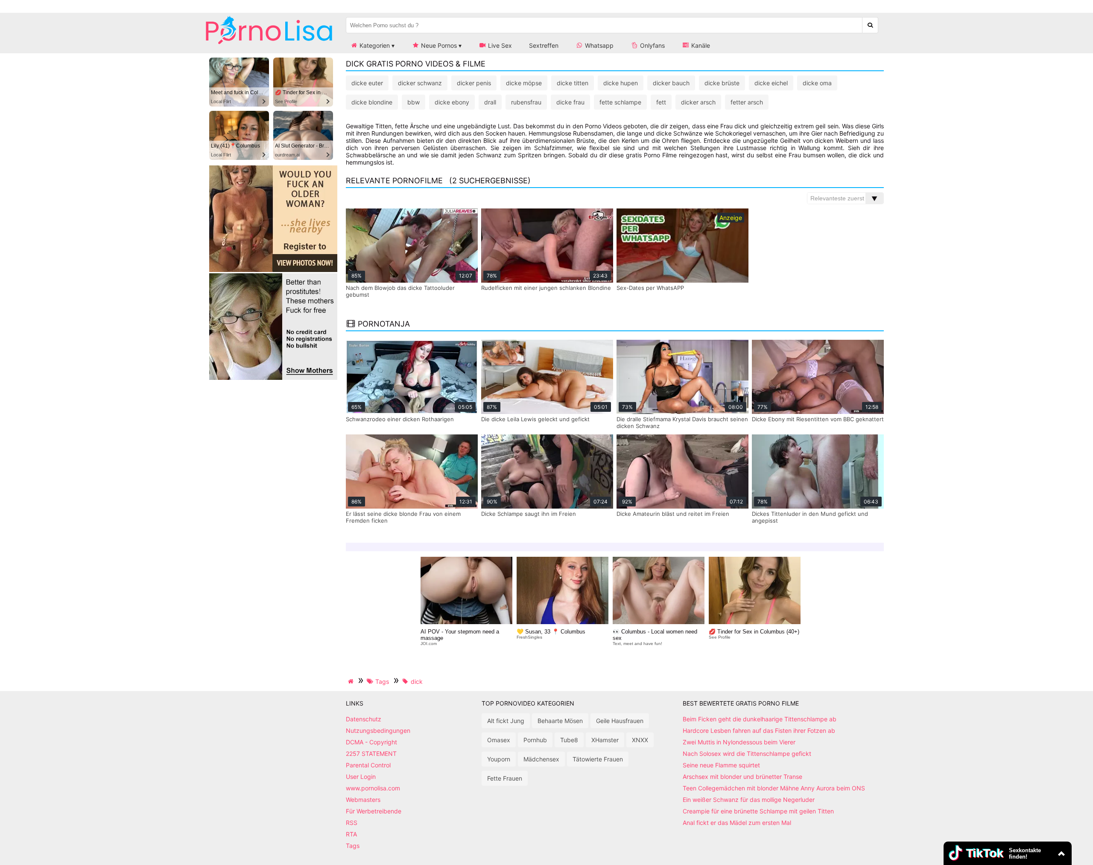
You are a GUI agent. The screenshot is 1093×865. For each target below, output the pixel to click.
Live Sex (499, 45)
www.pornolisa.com (373, 788)
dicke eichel (771, 83)
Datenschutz (363, 719)
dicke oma (817, 83)
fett (661, 102)
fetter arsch (747, 102)
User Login (361, 776)
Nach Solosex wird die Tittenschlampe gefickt (747, 753)
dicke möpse (524, 83)
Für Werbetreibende (373, 811)
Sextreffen (543, 45)
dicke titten (572, 83)
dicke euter (367, 83)
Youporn (498, 759)
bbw (413, 102)
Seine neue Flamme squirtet (721, 765)
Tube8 (569, 739)
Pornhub (535, 739)
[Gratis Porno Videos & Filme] (269, 44)
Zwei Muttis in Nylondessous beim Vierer (739, 742)
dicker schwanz (420, 83)
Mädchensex (541, 759)
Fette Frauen (504, 778)
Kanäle (700, 45)
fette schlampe (620, 102)
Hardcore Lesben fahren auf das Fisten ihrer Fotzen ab (759, 730)
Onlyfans (651, 45)
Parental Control (368, 765)
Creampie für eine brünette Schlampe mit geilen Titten (758, 811)
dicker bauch (671, 83)
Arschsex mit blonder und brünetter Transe (742, 776)
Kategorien (374, 45)
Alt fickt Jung (505, 720)
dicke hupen (620, 83)
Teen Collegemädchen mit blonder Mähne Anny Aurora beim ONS (774, 788)
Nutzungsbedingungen (378, 730)
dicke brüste (721, 83)
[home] (352, 681)
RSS (351, 822)
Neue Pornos (438, 45)
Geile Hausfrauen (619, 720)
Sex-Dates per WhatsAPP (650, 287)
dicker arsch (698, 102)
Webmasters (363, 799)
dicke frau (570, 102)
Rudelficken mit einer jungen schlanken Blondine (546, 287)
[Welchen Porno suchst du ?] (870, 25)
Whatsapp (598, 45)
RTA (351, 834)
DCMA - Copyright (371, 742)
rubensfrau (526, 102)
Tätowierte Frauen (598, 759)
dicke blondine (371, 102)
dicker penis (474, 83)
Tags (352, 845)
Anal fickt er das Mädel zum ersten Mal (737, 822)
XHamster (605, 739)
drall (490, 102)
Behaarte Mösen (560, 720)
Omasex (498, 739)
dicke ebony (452, 102)
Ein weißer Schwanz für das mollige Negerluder (749, 799)
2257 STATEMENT (371, 753)
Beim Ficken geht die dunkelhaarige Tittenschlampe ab (759, 719)
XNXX (640, 739)
